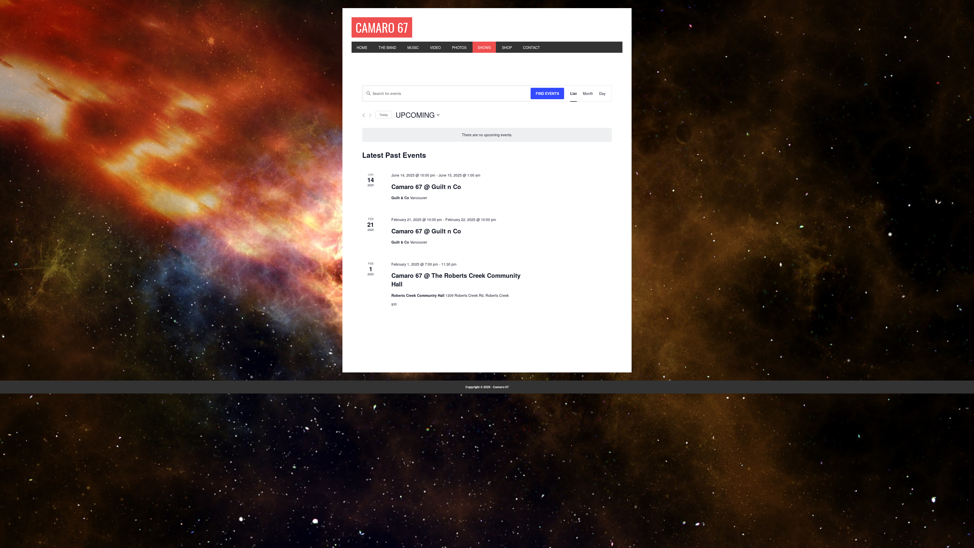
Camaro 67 (382, 27)
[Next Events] (370, 115)
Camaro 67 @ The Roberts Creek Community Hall (455, 279)
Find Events (547, 93)
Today (383, 114)
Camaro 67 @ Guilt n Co (426, 186)
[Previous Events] (363, 115)
